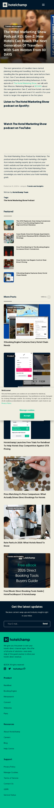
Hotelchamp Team (20, 192)
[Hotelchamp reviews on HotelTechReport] (19, 668)
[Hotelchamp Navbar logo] (15, 5)
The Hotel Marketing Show (25, 83)
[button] (43, 4)
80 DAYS (38, 86)
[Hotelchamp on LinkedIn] (5, 668)
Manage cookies (27, 410)
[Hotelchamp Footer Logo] (19, 639)
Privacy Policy (6, 403)
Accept (27, 416)
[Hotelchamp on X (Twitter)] (10, 668)
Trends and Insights (13, 26)
